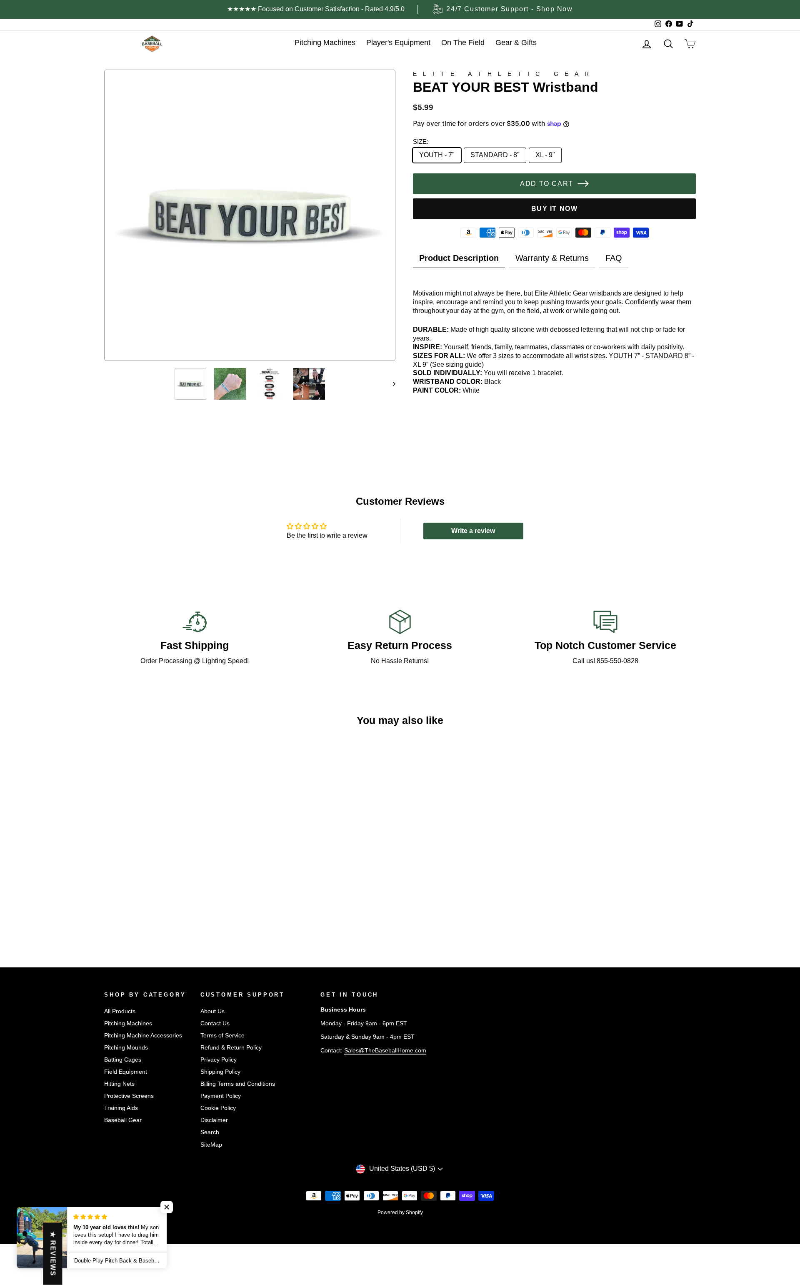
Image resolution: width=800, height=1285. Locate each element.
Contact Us (215, 1023)
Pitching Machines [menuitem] (325, 42)
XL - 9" (545, 154)
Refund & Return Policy (231, 1048)
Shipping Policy (220, 1072)
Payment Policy (220, 1096)
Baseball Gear (123, 1120)
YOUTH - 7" (437, 154)
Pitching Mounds (126, 1048)
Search (209, 1132)
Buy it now (554, 208)
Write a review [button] (473, 530)
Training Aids (121, 1108)
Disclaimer (214, 1120)
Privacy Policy (218, 1060)
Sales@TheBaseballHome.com (385, 1050)
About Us (212, 1011)
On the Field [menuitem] (463, 42)
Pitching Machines (128, 1023)
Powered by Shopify (400, 1212)
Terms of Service (222, 1035)
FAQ (613, 258)
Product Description (459, 258)
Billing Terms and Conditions (237, 1084)
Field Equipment (125, 1072)
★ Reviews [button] (52, 1253)
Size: (420, 141)
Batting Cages (122, 1060)
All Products (119, 1011)
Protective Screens (129, 1096)
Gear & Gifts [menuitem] (516, 42)
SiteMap (211, 1145)
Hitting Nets (119, 1084)
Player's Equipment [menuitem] (398, 42)
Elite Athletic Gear (504, 73)
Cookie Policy (218, 1108)
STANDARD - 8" (495, 154)
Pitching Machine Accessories (143, 1035)
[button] (166, 1207)
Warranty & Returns (552, 258)
